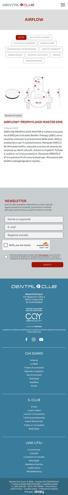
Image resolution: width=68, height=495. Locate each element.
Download (34, 378)
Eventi (34, 386)
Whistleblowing (34, 471)
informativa (43, 255)
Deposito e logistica (34, 371)
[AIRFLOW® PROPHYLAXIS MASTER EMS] (34, 93)
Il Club (34, 407)
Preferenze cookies (48, 489)
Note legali (34, 460)
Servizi (56, 55)
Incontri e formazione (34, 414)
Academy (34, 382)
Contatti (34, 453)
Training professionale (34, 417)
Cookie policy (30, 489)
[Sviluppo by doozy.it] (39, 492)
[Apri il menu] (63, 5)
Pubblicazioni (15, 55)
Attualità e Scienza (40, 37)
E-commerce (34, 449)
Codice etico (34, 468)
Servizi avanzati (34, 375)
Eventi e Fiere (47, 43)
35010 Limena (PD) (34, 299)
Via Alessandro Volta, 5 (34, 297)
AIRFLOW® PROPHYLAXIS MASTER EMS (33, 122)
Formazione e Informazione (22, 49)
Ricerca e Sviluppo (38, 55)
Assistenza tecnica (34, 464)
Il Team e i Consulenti (34, 425)
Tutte (21, 37)
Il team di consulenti (34, 367)
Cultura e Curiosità (24, 43)
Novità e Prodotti (51, 49)
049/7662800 (36, 302)
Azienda (34, 360)
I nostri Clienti (34, 410)
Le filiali (34, 364)
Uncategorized (34, 61)
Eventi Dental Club (34, 421)
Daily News (34, 429)
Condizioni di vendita (34, 457)
